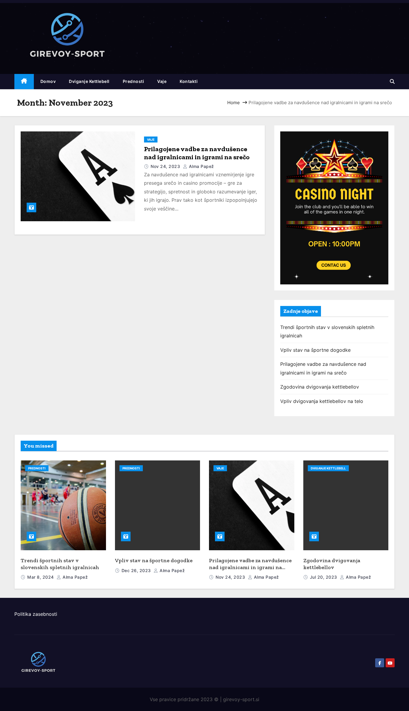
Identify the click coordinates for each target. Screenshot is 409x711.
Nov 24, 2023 (166, 166)
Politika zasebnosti (35, 614)
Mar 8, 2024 (41, 577)
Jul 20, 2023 (324, 577)
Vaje (161, 81)
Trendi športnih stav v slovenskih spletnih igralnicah (60, 564)
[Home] (24, 81)
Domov (48, 81)
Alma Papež (200, 166)
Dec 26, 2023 (137, 570)
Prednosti (133, 81)
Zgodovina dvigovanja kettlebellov (319, 387)
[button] (392, 81)
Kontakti (189, 81)
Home (233, 102)
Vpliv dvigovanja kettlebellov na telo (321, 401)
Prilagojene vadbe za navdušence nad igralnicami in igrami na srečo (196, 153)
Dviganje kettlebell (89, 81)
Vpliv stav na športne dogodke (315, 350)
